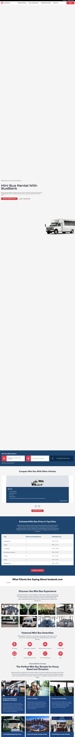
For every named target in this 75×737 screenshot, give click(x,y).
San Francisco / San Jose (9, 552)
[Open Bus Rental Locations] (51, 3)
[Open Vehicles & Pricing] (26, 3)
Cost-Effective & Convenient (38, 458)
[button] (36, 506)
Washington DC (7, 563)
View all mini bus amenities (8, 462)
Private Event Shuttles (59, 698)
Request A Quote (63, 500)
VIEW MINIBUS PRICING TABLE (63, 458)
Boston (5, 559)
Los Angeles (6, 548)
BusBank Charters (4, 180)
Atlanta (5, 544)
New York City (7, 541)
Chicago (6, 556)
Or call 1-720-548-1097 (24, 199)
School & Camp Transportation (37, 734)
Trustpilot (8, 582)
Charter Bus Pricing (13, 180)
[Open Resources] (58, 3)
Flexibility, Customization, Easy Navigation (14, 458)
